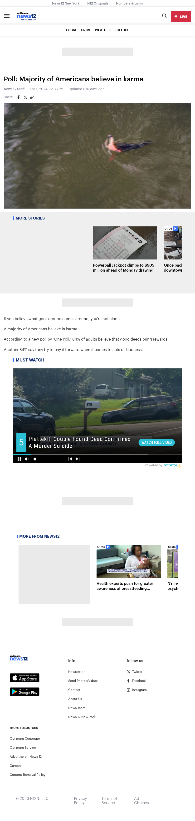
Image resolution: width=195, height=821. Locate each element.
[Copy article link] (32, 97)
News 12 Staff (14, 89)
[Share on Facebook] (18, 97)
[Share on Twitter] (25, 97)
